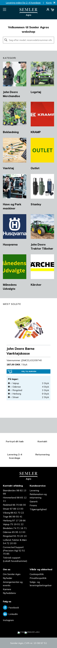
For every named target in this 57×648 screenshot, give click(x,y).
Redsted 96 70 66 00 (14, 504)
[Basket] (52, 10)
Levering (34, 490)
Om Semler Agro (11, 574)
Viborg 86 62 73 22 (13, 512)
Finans (33, 505)
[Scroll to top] (49, 640)
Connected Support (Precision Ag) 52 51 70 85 (14, 550)
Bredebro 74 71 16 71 (15, 528)
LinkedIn (13, 614)
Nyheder (7, 578)
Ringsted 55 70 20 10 (15, 536)
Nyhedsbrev (9, 593)
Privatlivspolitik (38, 578)
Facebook (13, 607)
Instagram (8, 620)
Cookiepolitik (37, 574)
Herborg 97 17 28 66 (14, 520)
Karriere (7, 589)
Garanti (34, 501)
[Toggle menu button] (4, 9)
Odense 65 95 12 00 (14, 532)
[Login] (48, 9)
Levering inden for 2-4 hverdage (23, 2)
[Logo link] (28, 15)
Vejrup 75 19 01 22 (13, 524)
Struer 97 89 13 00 (13, 508)
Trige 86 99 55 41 (12, 516)
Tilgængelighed (38, 509)
